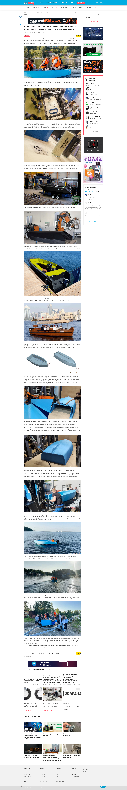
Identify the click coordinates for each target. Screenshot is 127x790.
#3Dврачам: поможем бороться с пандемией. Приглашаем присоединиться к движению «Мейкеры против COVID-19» (70, 678)
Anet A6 (92, 97)
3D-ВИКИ (72, 2)
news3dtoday (26, 32)
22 (43, 32)
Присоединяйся (94, 21)
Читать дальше (27, 710)
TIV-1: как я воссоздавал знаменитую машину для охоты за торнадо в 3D (93, 208)
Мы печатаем (91, 7)
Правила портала (28, 776)
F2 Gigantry (56, 653)
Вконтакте (74, 772)
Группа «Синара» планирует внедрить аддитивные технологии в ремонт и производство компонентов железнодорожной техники (52, 679)
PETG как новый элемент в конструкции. (71, 756)
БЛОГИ (41, 2)
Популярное (36, 7)
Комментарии (89, 191)
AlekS (89, 194)
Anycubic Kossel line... (95, 116)
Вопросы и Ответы (78, 7)
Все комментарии (92, 221)
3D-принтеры (43, 772)
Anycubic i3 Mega (94, 107)
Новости (27, 7)
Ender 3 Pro (92, 92)
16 (79, 684)
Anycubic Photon (94, 121)
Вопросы (97, 191)
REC (27, 653)
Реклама (31, 22)
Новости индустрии (60, 772)
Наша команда (86, 774)
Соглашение (27, 774)
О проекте (26, 772)
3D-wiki (41, 779)
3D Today (26, 12)
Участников (90, 15)
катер (32, 653)
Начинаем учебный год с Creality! (51, 734)
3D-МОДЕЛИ (64, 2)
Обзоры (58, 779)
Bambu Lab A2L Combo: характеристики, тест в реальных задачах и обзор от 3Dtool (32, 736)
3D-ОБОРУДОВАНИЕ (52, 2)
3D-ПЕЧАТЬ (81, 2)
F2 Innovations (41, 653)
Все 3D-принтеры (92, 131)
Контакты (85, 769)
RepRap (92, 102)
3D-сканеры (43, 776)
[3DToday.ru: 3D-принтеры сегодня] (29, 3)
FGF (49, 653)
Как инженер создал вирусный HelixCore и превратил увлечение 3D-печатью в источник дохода (52, 758)
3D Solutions (28, 656)
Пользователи (27, 779)
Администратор (64, 684)
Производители (44, 781)
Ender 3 (92, 83)
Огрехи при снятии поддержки (69, 734)
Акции (54, 7)
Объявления (65, 7)
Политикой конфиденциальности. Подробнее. (88, 786)
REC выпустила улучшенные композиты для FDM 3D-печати (33, 680)
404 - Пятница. (88, 199)
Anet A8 (92, 88)
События (58, 776)
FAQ (25, 781)
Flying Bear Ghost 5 (94, 111)
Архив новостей (60, 781)
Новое (45, 7)
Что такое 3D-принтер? (94, 150)
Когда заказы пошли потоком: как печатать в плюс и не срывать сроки (32, 757)
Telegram (74, 774)
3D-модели (42, 774)
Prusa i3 (92, 126)
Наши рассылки (76, 776)
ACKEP (89, 202)
